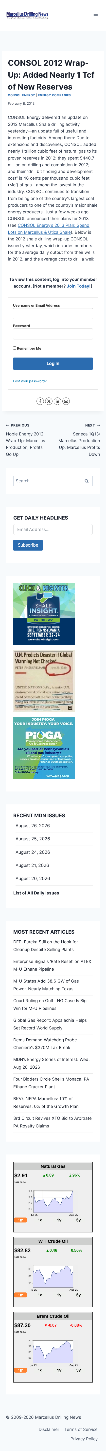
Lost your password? (30, 381)
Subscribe (28, 545)
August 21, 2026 (32, 865)
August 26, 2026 (33, 825)
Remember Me (28, 348)
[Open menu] (95, 15)
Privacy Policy (84, 1438)
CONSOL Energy (21, 95)
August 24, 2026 (33, 852)
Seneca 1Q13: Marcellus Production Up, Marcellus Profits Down (79, 440)
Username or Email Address (36, 305)
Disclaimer (49, 1429)
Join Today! (79, 286)
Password (21, 326)
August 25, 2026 (33, 838)
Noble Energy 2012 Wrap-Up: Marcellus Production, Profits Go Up (25, 440)
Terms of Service (81, 1429)
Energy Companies (54, 95)
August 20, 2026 (33, 878)
